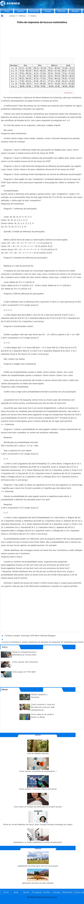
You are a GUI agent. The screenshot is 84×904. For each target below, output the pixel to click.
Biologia (75, 11)
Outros (33, 16)
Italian (16, 892)
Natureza (61, 11)
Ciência (22, 16)
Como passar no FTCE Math (24, 672)
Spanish (26, 892)
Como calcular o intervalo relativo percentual (38, 789)
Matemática (67, 892)
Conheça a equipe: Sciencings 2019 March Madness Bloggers (30, 635)
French (6, 892)
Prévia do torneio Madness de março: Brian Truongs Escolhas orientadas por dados (37, 824)
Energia (48, 11)
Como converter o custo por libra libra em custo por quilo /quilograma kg (43, 707)
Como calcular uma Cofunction (25, 662)
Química (20, 11)
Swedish (46, 892)
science (12, 16)
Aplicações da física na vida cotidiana (37, 883)
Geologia (56, 892)
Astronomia (34, 11)
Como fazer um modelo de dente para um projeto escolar (38, 807)
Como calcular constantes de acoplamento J (37, 771)
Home (6, 11)
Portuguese (36, 892)
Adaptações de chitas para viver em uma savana (38, 866)
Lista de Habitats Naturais (38, 753)
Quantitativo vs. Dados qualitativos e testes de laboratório (38, 842)
